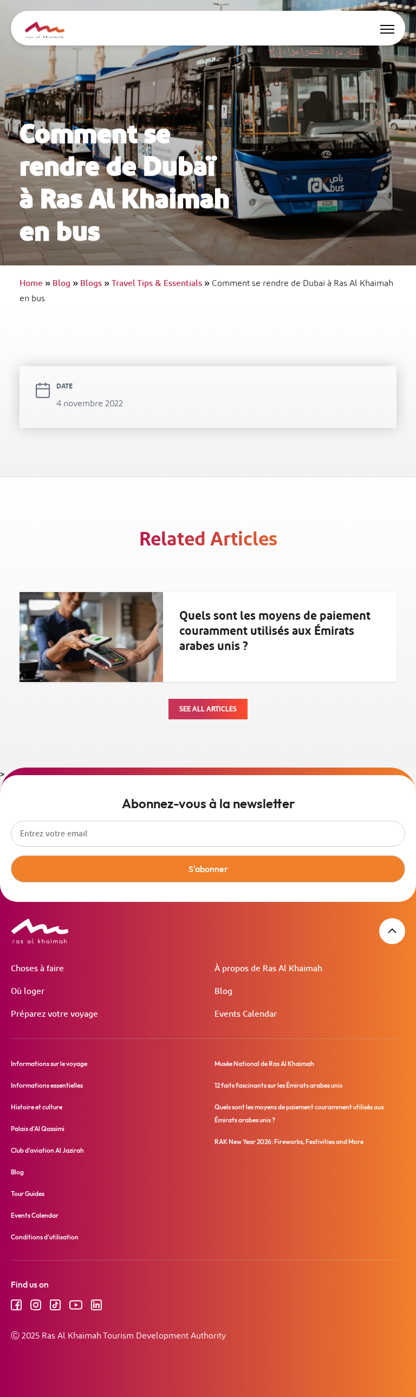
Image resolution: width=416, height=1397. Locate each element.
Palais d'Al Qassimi (37, 1129)
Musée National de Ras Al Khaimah (264, 1064)
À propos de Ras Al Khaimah (268, 968)
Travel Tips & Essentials (161, 283)
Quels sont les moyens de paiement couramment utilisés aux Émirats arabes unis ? (274, 631)
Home (35, 283)
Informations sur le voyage (49, 1064)
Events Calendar (245, 1014)
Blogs (94, 283)
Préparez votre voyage (54, 1014)
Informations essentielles (47, 1085)
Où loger (27, 991)
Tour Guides (27, 1194)
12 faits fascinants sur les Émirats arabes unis (278, 1085)
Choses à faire (37, 968)
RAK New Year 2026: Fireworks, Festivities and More (288, 1142)
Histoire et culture (36, 1107)
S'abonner (208, 868)
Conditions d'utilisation (45, 1237)
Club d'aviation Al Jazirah (47, 1150)
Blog (65, 283)
